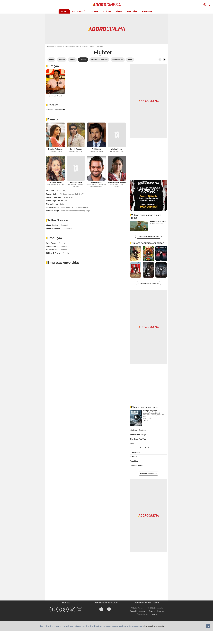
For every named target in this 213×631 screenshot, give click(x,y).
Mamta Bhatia (52, 250)
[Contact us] (80, 609)
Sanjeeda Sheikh (55, 182)
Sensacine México (144, 614)
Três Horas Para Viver (138, 439)
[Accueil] (106, 5)
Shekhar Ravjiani (53, 228)
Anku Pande (51, 243)
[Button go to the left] (160, 59)
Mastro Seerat (52, 204)
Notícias (107, 11)
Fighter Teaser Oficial (158, 221)
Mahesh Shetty (52, 207)
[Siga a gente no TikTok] (73, 609)
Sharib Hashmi (96, 182)
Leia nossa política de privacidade (153, 626)
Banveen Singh (52, 211)
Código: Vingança (150, 411)
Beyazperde (154, 611)
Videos (94, 11)
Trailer (145, 421)
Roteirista (49, 110)
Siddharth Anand (55, 96)
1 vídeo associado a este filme (148, 236)
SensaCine (134, 611)
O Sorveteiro (135, 452)
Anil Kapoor (96, 149)
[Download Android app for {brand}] (110, 609)
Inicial (49, 46)
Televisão (132, 11)
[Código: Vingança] (136, 418)
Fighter (91, 46)
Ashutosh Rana (76, 182)
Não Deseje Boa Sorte (138, 430)
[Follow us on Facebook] (53, 609)
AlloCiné (134, 608)
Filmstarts (152, 608)
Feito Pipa (134, 461)
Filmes (64, 11)
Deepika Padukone (55, 149)
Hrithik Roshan (76, 149)
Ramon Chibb (52, 194)
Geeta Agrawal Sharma (117, 182)
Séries (119, 11)
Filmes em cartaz (57, 46)
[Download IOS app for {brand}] (102, 609)
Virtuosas (133, 457)
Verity (132, 443)
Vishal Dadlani (52, 225)
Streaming (147, 11)
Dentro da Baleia (136, 466)
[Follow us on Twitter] (59, 609)
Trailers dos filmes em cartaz (148, 283)
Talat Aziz (50, 191)
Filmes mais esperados (148, 473)
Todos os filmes (69, 46)
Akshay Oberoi (117, 149)
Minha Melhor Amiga (138, 435)
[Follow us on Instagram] (66, 609)
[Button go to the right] (164, 59)
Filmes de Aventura (81, 46)
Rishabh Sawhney (53, 197)
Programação (79, 11)
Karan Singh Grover (54, 201)
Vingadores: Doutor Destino (140, 448)
